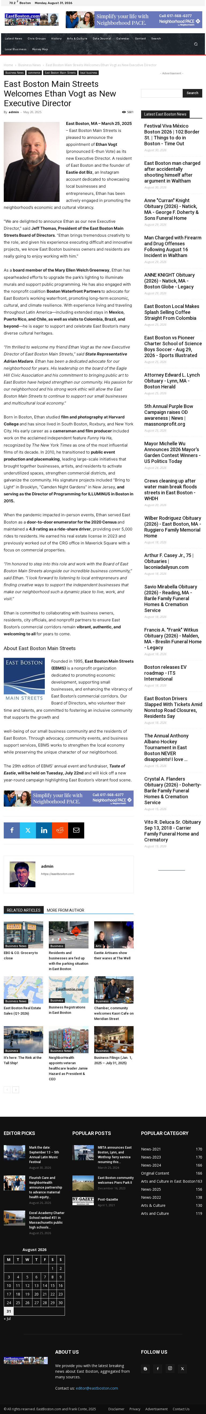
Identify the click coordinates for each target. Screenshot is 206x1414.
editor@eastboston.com (97, 1388)
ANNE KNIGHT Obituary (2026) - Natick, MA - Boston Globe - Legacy (169, 281)
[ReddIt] (60, 830)
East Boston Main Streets (60, 73)
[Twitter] (28, 830)
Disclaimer (116, 1409)
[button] (196, 44)
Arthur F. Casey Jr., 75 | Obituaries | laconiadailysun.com (169, 561)
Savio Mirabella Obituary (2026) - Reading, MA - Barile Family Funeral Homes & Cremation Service (170, 598)
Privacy (135, 1409)
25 (18, 1302)
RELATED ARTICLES (24, 910)
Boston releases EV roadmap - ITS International (165, 673)
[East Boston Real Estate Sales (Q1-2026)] (23, 989)
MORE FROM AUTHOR (65, 910)
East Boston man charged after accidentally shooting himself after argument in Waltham (172, 172)
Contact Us (181, 1409)
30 (60, 1302)
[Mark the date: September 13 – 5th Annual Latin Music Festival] (14, 1152)
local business (88, 73)
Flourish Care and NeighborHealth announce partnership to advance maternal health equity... (45, 1187)
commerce (34, 73)
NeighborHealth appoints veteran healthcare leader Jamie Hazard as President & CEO (68, 1068)
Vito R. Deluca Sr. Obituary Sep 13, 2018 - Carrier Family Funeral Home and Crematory (172, 831)
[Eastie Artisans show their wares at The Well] (114, 934)
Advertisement (156, 1409)
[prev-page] (7, 1089)
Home (8, 65)
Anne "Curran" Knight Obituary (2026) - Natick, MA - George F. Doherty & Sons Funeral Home (171, 209)
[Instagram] (170, 1368)
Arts (98, 946)
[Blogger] (145, 1369)
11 (18, 1285)
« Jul (7, 1318)
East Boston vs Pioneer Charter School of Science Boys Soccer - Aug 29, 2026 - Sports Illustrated (173, 346)
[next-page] (15, 1089)
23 (60, 1294)
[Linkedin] (44, 830)
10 (9, 1285)
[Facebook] (12, 830)
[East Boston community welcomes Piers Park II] (83, 1182)
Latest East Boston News (165, 114)
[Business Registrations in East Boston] (68, 989)
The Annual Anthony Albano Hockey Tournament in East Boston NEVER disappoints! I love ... (166, 747)
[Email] (76, 830)
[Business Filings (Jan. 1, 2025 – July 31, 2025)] (114, 1039)
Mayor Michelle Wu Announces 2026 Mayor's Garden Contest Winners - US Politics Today (172, 452)
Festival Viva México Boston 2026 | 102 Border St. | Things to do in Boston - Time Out (172, 134)
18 (18, 1294)
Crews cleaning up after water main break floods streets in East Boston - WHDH (170, 489)
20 (36, 1294)
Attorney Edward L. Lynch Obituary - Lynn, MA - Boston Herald (172, 380)
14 (45, 1285)
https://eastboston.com (57, 874)
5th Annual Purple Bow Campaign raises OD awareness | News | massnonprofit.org (168, 415)
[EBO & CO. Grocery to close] (23, 934)
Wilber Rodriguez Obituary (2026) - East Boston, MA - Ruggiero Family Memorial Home (172, 527)
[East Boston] (31, 19)
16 (60, 1285)
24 (9, 1302)
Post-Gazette (108, 1199)
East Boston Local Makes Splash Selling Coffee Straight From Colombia (171, 312)
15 (52, 1285)
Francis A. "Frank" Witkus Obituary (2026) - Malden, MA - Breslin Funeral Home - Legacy (173, 638)
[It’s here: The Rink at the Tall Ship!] (23, 1039)
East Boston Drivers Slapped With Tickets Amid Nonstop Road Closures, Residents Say (173, 707)
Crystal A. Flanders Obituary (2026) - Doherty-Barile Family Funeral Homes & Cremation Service (172, 790)
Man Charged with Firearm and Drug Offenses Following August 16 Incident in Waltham (172, 246)
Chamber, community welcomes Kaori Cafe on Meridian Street (114, 1013)
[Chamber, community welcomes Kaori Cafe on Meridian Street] (114, 989)
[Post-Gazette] (83, 1201)
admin (14, 112)
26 (27, 1302)
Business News (29, 65)
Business (56, 946)
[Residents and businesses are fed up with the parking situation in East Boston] (68, 934)
